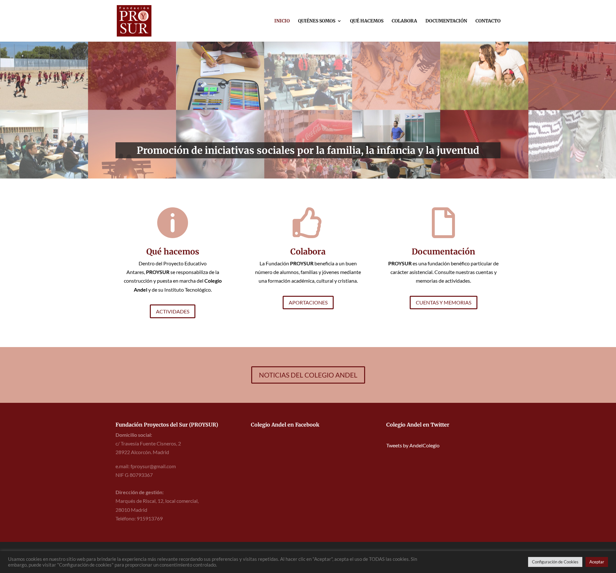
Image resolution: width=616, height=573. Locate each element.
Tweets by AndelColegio (413, 445)
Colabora (404, 21)
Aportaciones (308, 302)
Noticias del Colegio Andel (308, 375)
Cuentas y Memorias (443, 302)
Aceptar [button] (596, 561)
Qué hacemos (366, 21)
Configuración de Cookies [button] (555, 561)
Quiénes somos (316, 21)
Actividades (172, 311)
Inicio (282, 21)
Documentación (446, 21)
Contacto (488, 21)
